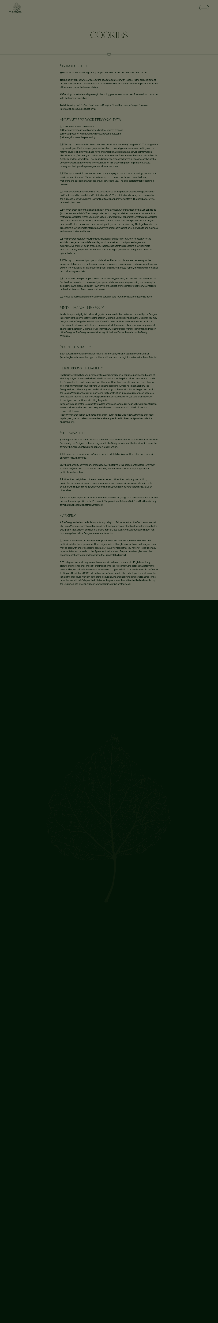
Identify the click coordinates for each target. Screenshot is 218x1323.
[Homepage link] (16, 7)
